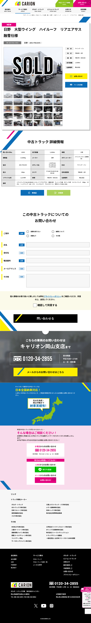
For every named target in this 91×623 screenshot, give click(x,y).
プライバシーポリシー (52, 296)
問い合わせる (45, 318)
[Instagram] (53, 606)
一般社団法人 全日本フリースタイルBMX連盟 (60, 538)
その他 (58, 236)
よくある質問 (37, 565)
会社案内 (14, 555)
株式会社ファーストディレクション (57, 532)
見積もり (33, 236)
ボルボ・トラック (17, 504)
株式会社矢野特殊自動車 (54, 513)
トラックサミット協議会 (54, 535)
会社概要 (14, 559)
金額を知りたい (36, 231)
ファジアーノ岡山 (17, 538)
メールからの (45, 372)
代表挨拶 (14, 565)
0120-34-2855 (37, 358)
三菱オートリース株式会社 (20, 530)
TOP (24, 15)
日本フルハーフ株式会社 (19, 510)
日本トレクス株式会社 (53, 510)
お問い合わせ (78, 76)
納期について (60, 231)
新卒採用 (66, 565)
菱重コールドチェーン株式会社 (21, 535)
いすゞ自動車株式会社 (53, 507)
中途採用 (66, 568)
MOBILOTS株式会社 (18, 527)
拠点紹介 (14, 568)
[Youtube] (45, 606)
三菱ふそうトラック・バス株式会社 (57, 504)
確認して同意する (47, 305)
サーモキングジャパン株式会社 (21, 541)
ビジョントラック (69, 558)
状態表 (60, 193)
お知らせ (66, 562)
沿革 (12, 562)
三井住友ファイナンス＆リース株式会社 (59, 527)
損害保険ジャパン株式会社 (20, 532)
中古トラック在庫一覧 (42, 15)
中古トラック (37, 559)
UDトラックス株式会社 (19, 507)
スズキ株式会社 (17, 516)
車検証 (34, 193)
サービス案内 (31, 15)
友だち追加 (46, 469)
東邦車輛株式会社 (17, 513)
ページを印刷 (78, 85)
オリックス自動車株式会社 (54, 530)
